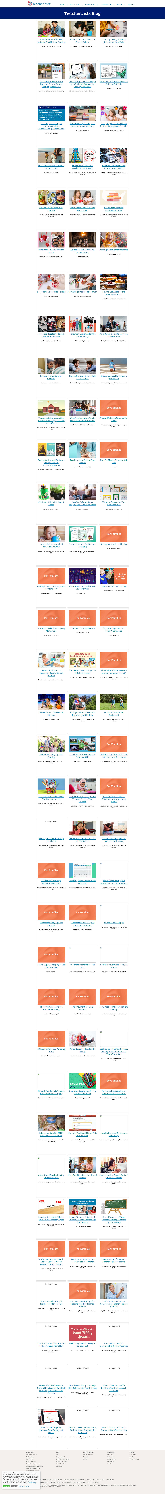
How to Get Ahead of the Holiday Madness (114, 293)
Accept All (7, 1486)
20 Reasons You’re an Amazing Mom (51, 1050)
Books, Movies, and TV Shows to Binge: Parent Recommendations (51, 462)
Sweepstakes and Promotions (34, 1466)
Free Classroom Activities (33, 1468)
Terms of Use (100, 1479)
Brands (85, 1459)
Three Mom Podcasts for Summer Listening (51, 1008)
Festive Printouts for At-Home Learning (82, 545)
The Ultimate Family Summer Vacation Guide (51, 166)
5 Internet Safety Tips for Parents (51, 924)
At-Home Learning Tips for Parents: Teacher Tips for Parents (82, 1304)
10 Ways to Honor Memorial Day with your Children (82, 713)
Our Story (110, 1454)
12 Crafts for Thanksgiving (114, 586)
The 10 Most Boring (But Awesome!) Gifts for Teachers (113, 882)
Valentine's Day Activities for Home (51, 251)
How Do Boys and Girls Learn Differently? (114, 1134)
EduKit (131, 1457)
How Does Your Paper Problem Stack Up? (114, 1008)
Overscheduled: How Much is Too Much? (114, 377)
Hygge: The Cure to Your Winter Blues (82, 251)
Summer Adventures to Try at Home (113, 966)
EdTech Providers (88, 1454)
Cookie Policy (110, 1479)
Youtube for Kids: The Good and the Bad (82, 209)
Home (62, 4)
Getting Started (60, 1457)
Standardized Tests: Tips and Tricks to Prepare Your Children (82, 799)
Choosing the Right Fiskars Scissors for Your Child (114, 40)
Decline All (15, 1486)
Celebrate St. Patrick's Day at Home (51, 503)
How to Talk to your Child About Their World (51, 545)
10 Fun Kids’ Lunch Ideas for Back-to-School (82, 40)
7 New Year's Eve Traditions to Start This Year (82, 587)
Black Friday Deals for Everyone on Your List (83, 1344)
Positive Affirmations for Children (51, 377)
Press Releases (111, 1459)
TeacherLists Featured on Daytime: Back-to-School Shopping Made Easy (51, 84)
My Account (132, 4)
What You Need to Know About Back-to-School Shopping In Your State (82, 1430)
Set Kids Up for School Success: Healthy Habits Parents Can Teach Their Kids (114, 1051)
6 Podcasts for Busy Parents (82, 628)
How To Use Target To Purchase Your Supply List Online (51, 1430)
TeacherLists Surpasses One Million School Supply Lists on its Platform (51, 420)
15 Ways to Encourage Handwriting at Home (51, 882)
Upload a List (90, 4)
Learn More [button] (105, 4)
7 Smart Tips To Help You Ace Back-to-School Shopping (51, 1092)
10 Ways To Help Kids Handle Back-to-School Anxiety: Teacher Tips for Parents (51, 1262)
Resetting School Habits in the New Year (82, 882)
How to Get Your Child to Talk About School (82, 377)
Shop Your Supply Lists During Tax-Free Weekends (82, 1092)
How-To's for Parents (62, 1464)
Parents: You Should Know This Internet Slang (82, 1134)
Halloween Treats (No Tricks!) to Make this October (51, 335)
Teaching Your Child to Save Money (82, 461)
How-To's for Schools (62, 1461)
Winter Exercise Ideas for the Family (82, 1050)
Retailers (85, 1457)
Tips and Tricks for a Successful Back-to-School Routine (51, 673)
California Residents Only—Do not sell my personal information (67, 1482)
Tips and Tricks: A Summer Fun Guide (114, 419)
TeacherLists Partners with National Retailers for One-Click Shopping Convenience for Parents (51, 1389)
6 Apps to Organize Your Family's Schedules (114, 629)
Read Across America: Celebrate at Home (113, 209)
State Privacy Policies (93, 1482)
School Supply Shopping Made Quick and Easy (51, 966)
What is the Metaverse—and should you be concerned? (114, 671)
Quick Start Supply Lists (33, 1464)
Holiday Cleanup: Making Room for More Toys (51, 587)
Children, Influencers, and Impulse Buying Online (113, 166)
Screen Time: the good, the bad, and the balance (114, 839)
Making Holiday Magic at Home (114, 249)
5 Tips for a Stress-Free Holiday (51, 292)
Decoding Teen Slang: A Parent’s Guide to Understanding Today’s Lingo (51, 126)
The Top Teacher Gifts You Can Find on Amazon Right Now (51, 1344)
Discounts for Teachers (32, 1470)
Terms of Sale (90, 1479)
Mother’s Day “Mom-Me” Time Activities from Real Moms (113, 755)
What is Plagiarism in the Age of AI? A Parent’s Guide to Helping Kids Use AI (82, 84)
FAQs (57, 1454)
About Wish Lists (31, 1461)
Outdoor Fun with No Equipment (113, 713)
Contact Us (59, 1466)
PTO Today (133, 1454)
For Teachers (30, 1457)
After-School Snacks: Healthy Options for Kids (51, 1176)
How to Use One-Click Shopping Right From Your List (114, 1344)
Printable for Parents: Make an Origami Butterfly (114, 82)
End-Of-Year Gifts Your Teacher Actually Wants (82, 166)
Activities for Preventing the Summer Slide (82, 755)
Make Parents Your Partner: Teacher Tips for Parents (82, 1260)
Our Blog (109, 1464)
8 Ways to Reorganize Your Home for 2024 (114, 503)
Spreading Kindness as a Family (82, 292)
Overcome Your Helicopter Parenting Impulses (82, 924)
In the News (110, 1457)
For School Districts (31, 1454)
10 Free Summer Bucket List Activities (51, 713)
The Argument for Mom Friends (82, 1008)
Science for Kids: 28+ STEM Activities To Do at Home (51, 1134)
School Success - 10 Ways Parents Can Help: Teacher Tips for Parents (114, 1220)
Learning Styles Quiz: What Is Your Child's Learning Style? (51, 1218)
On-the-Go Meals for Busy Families (51, 209)
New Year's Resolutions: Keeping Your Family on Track (82, 503)
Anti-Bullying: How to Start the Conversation (114, 335)
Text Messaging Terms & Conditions (74, 1479)
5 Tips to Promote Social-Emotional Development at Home (114, 799)
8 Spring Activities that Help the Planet (51, 839)
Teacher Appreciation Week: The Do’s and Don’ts (51, 797)
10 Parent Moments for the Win (82, 966)
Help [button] (119, 4)
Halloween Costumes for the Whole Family (82, 335)
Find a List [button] (74, 4)
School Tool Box (134, 1459)
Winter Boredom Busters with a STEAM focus (82, 839)
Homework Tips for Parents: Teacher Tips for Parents (114, 1260)
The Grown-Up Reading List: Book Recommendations (82, 124)
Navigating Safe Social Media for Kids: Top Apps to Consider (114, 124)
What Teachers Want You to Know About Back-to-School (82, 419)
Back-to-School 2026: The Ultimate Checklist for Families (51, 40)
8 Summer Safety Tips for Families (51, 755)
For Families (29, 1459)
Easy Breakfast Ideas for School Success (82, 1176)
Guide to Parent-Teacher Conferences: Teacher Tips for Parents (113, 1304)
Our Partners (110, 1461)
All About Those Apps (114, 922)
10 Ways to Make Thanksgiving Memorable (51, 629)
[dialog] (21, 1480)
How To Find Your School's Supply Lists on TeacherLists (114, 1428)
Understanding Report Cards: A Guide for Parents (114, 1176)
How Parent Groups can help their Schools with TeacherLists (82, 1386)
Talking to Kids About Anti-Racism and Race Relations (114, 1092)
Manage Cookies (24, 1486)
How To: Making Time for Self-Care (114, 461)
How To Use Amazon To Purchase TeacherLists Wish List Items (114, 1388)
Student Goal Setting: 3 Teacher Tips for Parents (51, 1302)
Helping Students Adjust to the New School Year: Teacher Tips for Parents (83, 1220)
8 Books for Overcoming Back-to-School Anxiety (82, 671)
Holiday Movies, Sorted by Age (113, 544)
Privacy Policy (58, 1479)
